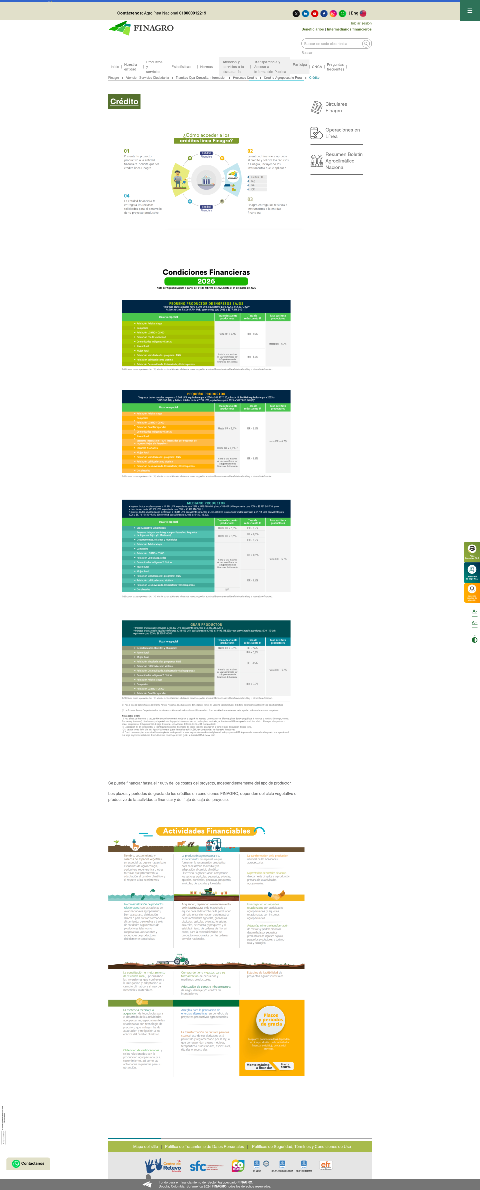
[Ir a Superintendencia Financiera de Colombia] (3, 1124)
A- (474, 611)
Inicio (115, 66)
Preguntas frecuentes (335, 67)
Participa (300, 64)
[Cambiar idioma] (363, 13)
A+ (475, 622)
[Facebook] (324, 13)
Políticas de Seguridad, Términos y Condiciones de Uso (301, 1146)
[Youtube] (315, 13)
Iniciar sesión (361, 23)
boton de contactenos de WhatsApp (28, 1164)
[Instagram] (333, 13)
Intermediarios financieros (349, 29)
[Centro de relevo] (163, 1165)
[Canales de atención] (472, 592)
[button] (240, 1184)
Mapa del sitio (145, 1146)
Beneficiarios (313, 29)
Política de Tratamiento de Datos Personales (204, 1146)
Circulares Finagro (336, 107)
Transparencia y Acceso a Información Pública (270, 66)
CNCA (317, 66)
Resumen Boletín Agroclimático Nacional (344, 160)
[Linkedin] (306, 13)
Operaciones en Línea (343, 132)
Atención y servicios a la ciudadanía (233, 66)
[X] (296, 13)
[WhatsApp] (342, 13)
